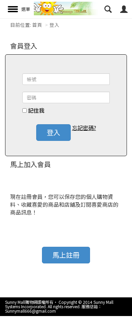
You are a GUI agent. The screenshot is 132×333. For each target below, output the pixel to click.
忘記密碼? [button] (84, 128)
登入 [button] (53, 132)
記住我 (36, 110)
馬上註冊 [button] (66, 255)
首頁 (37, 24)
